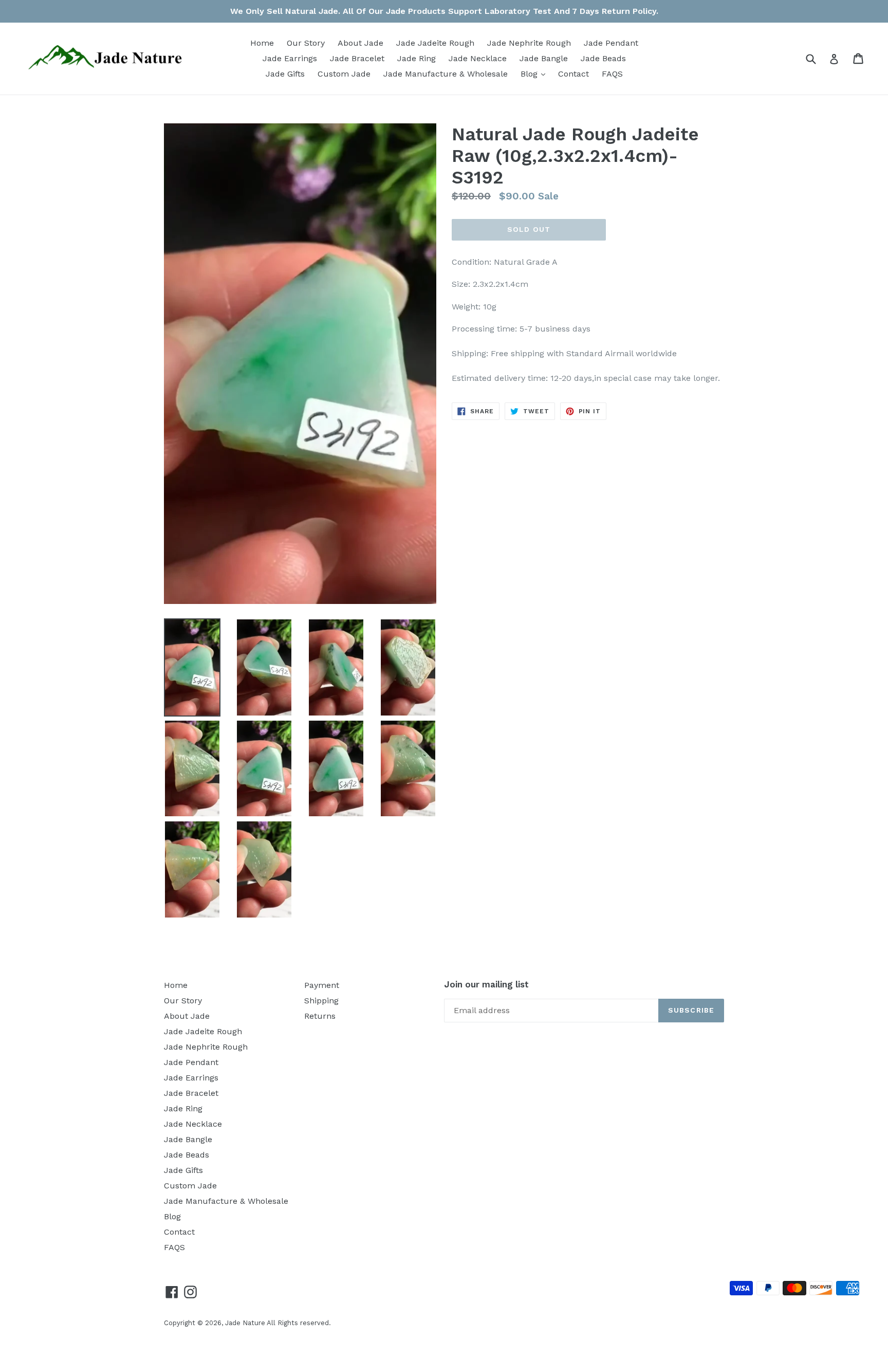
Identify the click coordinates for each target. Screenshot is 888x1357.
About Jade (360, 43)
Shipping (321, 1000)
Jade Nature (245, 1323)
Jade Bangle (544, 58)
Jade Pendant (611, 43)
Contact (573, 74)
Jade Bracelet (357, 58)
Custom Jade (344, 74)
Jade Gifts (285, 74)
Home (262, 43)
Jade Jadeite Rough (435, 43)
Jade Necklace (478, 58)
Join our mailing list (486, 984)
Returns (320, 1016)
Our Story (306, 43)
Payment (321, 985)
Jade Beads (603, 58)
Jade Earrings (290, 58)
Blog (535, 73)
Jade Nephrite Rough (529, 43)
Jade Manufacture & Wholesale (445, 74)
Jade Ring (416, 58)
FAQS (612, 74)
